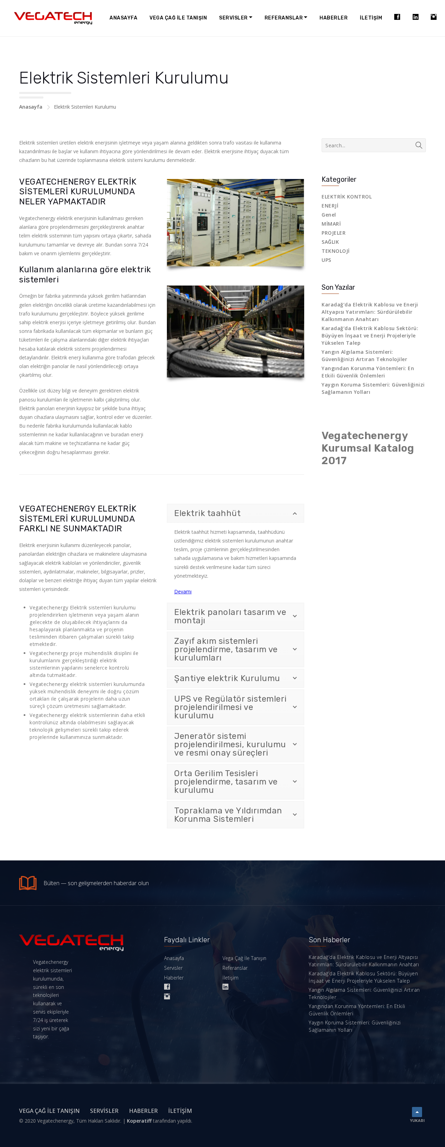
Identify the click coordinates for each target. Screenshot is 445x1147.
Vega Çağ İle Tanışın (178, 18)
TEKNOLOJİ (336, 251)
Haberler (333, 18)
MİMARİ (331, 223)
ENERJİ (330, 205)
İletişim (371, 18)
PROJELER (334, 232)
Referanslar (284, 18)
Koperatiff (139, 1120)
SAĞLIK (330, 242)
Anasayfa (123, 18)
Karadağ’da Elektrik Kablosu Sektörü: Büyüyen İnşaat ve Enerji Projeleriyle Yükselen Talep (370, 335)
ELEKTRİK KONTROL (347, 196)
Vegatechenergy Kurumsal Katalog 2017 (368, 448)
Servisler (233, 18)
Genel (329, 214)
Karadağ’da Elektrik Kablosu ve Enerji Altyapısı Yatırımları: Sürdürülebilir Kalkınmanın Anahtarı (370, 311)
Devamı (183, 591)
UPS (326, 260)
